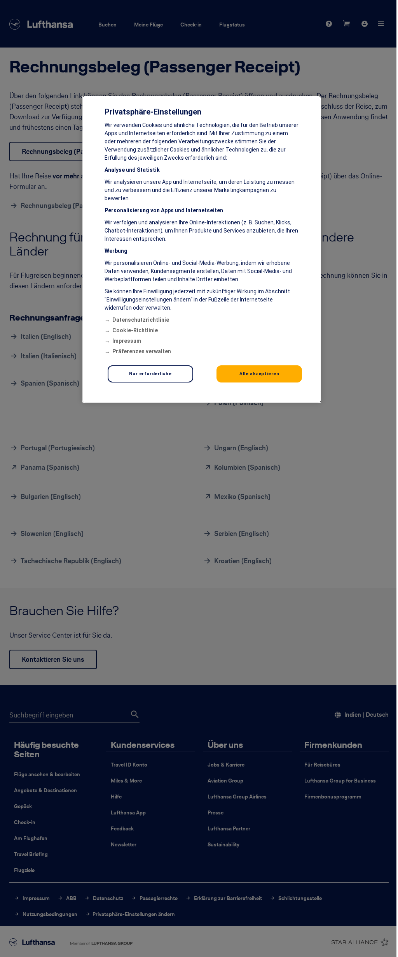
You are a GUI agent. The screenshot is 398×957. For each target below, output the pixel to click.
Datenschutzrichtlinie (140, 320)
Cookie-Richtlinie (135, 330)
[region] (201, 249)
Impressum (126, 341)
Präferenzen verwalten (141, 351)
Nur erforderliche (150, 373)
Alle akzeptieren (259, 373)
